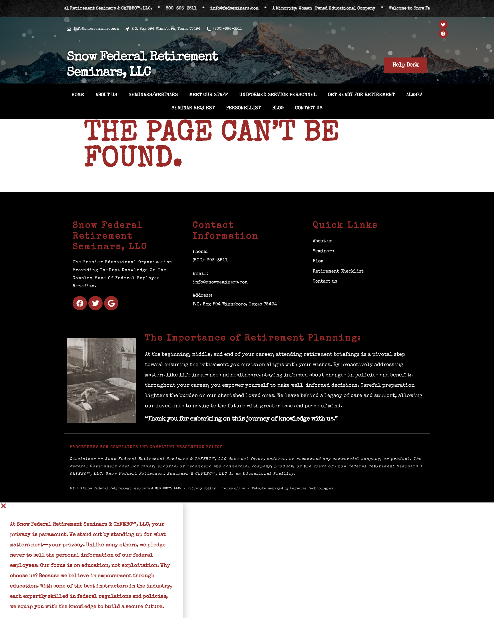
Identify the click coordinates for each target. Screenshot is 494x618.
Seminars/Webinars (153, 95)
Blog (278, 108)
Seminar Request (193, 108)
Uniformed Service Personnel (277, 95)
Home (77, 95)
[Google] (111, 303)
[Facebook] (443, 33)
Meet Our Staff (208, 95)
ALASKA (414, 95)
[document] (247, 560)
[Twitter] (443, 24)
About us (106, 95)
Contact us (308, 108)
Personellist (243, 108)
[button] (91, 505)
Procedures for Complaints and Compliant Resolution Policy (146, 447)
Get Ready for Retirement (361, 95)
